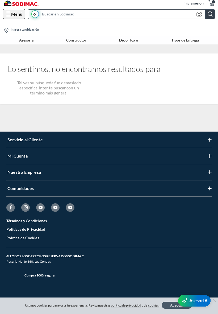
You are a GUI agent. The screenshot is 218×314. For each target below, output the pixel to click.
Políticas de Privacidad (25, 229)
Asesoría (26, 40)
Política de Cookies (22, 238)
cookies (153, 305)
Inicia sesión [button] (193, 3)
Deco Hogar (129, 40)
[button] (123, 14)
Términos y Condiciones (26, 220)
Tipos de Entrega (185, 40)
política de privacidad (126, 305)
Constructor (76, 40)
